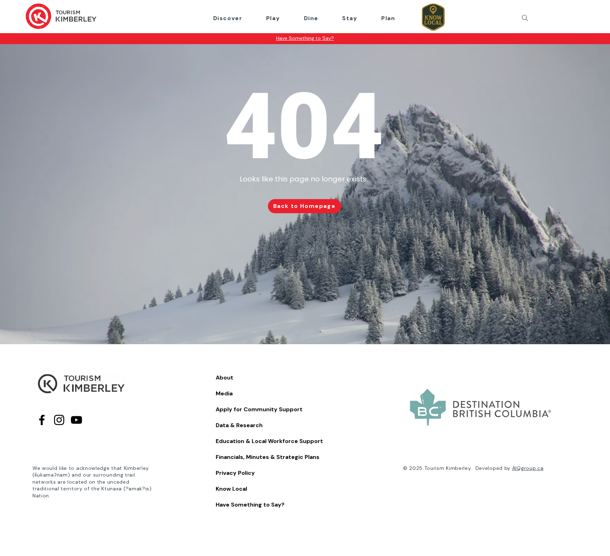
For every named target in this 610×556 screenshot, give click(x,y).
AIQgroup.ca (528, 468)
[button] (227, 18)
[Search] (525, 18)
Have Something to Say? (250, 504)
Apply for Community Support (259, 409)
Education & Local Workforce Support (269, 441)
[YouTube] (76, 420)
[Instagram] (59, 420)
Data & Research (239, 425)
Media (224, 393)
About (224, 377)
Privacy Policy (235, 473)
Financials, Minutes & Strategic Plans (267, 457)
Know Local (231, 488)
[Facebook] (42, 420)
